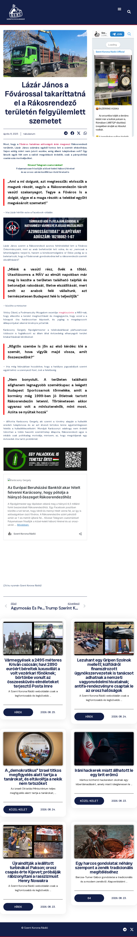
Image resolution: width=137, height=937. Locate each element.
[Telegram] (125, 929)
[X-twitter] (132, 929)
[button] (119, 9)
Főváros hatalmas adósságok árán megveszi (44, 144)
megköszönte (66, 312)
